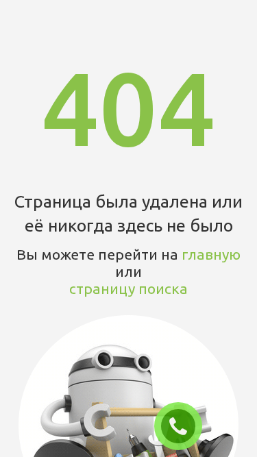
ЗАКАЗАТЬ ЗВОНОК (183, 426)
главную (211, 254)
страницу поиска (128, 288)
